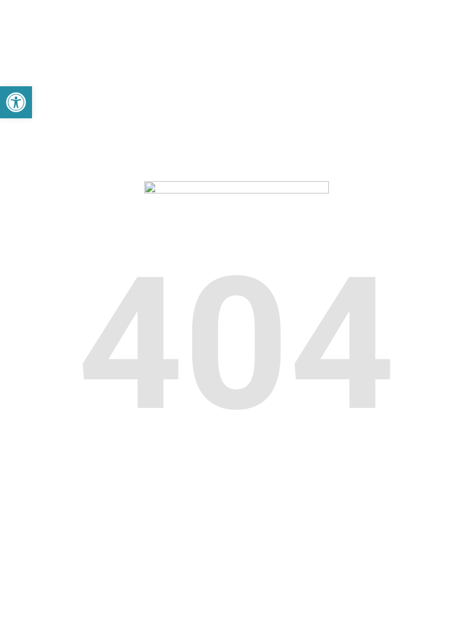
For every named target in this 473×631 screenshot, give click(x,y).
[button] (16, 102)
